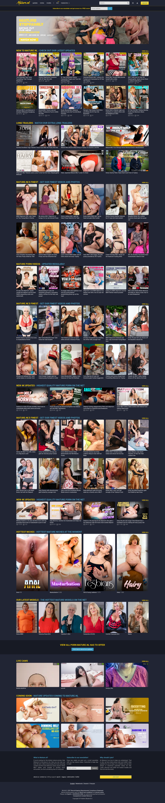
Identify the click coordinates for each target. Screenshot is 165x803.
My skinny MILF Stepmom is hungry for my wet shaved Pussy (48, 217)
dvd (57, 3)
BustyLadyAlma (21, 688)
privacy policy (99, 792)
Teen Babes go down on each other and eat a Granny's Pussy (70, 338)
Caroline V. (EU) (65, 634)
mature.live (65, 3)
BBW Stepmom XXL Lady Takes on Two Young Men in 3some (26, 217)
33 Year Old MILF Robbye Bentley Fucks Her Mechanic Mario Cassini (138, 112)
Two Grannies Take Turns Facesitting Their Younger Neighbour (24, 79)
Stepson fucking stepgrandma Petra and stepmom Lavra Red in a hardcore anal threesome (98, 407)
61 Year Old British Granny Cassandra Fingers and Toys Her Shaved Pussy (71, 79)
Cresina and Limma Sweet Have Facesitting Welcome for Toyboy (115, 377)
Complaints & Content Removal (82, 796)
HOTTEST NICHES (25, 532)
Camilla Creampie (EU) (112, 634)
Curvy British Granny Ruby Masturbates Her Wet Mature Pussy (69, 453)
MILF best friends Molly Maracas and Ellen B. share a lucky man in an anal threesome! (138, 292)
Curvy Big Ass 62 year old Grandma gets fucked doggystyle (93, 377)
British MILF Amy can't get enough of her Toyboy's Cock (114, 491)
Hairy (118, 592)
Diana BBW (19, 634)
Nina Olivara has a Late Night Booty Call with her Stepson (25, 491)
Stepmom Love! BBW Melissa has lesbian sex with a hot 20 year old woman (93, 292)
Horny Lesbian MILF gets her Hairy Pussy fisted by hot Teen (70, 217)
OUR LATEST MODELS (27, 600)
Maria (130, 634)
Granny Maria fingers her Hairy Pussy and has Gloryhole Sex (48, 255)
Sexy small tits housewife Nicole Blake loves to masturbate (71, 491)
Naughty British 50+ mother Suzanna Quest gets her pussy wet (137, 218)
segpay (64, 777)
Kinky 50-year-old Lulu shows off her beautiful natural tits (138, 338)
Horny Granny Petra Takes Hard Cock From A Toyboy (122, 173)
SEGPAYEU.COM (78, 794)
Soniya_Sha (109, 688)
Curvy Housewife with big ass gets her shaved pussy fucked (48, 452)
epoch (58, 777)
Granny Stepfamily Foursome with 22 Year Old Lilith (47, 78)
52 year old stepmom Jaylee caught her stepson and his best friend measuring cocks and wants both (26, 293)
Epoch (69, 794)
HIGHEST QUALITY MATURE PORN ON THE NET (61, 385)
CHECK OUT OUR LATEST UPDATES (57, 50)
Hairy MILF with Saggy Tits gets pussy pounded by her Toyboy (93, 255)
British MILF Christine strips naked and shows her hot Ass (114, 452)
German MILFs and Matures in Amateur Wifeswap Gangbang (25, 111)
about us (36, 777)
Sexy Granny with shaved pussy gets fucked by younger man (48, 491)
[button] (147, 563)
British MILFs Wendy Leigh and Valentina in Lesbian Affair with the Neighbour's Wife (115, 112)
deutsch (86, 783)
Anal (17, 592)
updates (35, 3)
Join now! (116, 777)
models (49, 3)
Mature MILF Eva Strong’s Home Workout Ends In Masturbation (125, 147)
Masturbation (54, 592)
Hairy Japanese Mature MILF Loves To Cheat (74, 173)
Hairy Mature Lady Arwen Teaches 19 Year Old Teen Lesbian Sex (136, 453)
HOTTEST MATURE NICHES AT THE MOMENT (59, 532)
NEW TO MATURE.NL (26, 50)
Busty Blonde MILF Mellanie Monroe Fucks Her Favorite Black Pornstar (71, 112)
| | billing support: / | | (56, 777)
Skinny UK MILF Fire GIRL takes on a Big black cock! (25, 452)
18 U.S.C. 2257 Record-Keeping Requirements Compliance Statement (82, 790)
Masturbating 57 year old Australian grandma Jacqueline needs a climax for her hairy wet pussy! (48, 293)
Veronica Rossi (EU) (45, 634)
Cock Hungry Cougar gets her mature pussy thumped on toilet (48, 377)
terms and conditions (86, 792)
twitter (77, 777)
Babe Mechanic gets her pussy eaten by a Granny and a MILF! (92, 491)
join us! (144, 3)
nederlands (79, 783)
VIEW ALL (145, 51)
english (72, 783)
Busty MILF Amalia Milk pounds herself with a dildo (115, 78)
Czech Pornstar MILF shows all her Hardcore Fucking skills (115, 255)
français (92, 783)
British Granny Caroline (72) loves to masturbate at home (26, 338)
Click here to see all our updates (82, 649)
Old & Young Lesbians (90, 592)
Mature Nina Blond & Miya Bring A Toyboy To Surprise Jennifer (80, 147)
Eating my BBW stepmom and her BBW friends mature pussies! (116, 291)
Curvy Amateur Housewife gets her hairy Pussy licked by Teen (25, 255)
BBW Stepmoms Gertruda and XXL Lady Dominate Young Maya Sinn (116, 339)
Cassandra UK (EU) (89, 634)
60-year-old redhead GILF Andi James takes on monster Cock (25, 377)
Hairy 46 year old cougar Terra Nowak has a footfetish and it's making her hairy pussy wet (130, 521)
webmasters (70, 777)
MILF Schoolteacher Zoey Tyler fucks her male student (48, 338)
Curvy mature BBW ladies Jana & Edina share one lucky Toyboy (71, 255)
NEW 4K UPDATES (25, 385)
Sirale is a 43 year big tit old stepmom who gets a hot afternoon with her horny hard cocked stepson (98, 521)
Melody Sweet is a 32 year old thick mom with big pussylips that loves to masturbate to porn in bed (31, 521)
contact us (43, 777)
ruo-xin (63, 688)
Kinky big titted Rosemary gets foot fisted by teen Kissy (137, 491)
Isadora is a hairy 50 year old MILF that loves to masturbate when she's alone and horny (30, 407)
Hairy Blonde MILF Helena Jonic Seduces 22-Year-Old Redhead (70, 377)
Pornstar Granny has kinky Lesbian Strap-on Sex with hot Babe (92, 453)
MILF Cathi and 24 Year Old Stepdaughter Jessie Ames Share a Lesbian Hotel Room (138, 79)
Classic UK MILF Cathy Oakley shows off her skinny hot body (137, 377)
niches (42, 3)
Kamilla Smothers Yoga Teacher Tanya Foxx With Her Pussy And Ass (37, 147)
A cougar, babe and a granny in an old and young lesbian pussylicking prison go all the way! (71, 293)
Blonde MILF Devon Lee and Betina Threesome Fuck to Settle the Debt (48, 112)
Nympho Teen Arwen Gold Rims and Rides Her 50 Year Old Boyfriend (93, 112)
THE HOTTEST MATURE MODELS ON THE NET (63, 600)
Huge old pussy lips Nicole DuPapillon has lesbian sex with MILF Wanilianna (65, 407)
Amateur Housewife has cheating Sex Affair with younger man (93, 338)
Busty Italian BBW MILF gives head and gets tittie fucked (92, 217)
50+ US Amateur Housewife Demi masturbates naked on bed (138, 255)
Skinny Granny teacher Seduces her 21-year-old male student (115, 217)
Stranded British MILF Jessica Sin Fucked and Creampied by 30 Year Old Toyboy (93, 79)
